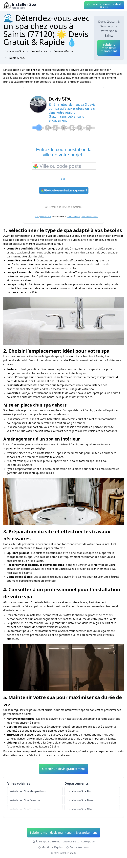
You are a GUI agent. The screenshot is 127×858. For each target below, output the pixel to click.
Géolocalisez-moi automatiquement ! (65, 190)
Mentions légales (52, 847)
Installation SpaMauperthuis (27, 791)
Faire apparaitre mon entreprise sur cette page (65, 841)
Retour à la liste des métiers (65, 207)
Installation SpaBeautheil (25, 800)
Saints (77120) (17, 58)
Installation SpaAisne (80, 800)
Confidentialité (45, 217)
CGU (37, 217)
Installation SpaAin (79, 791)
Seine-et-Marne (63, 51)
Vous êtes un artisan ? (90, 217)
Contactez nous (79, 847)
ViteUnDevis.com (73, 217)
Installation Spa (14, 51)
